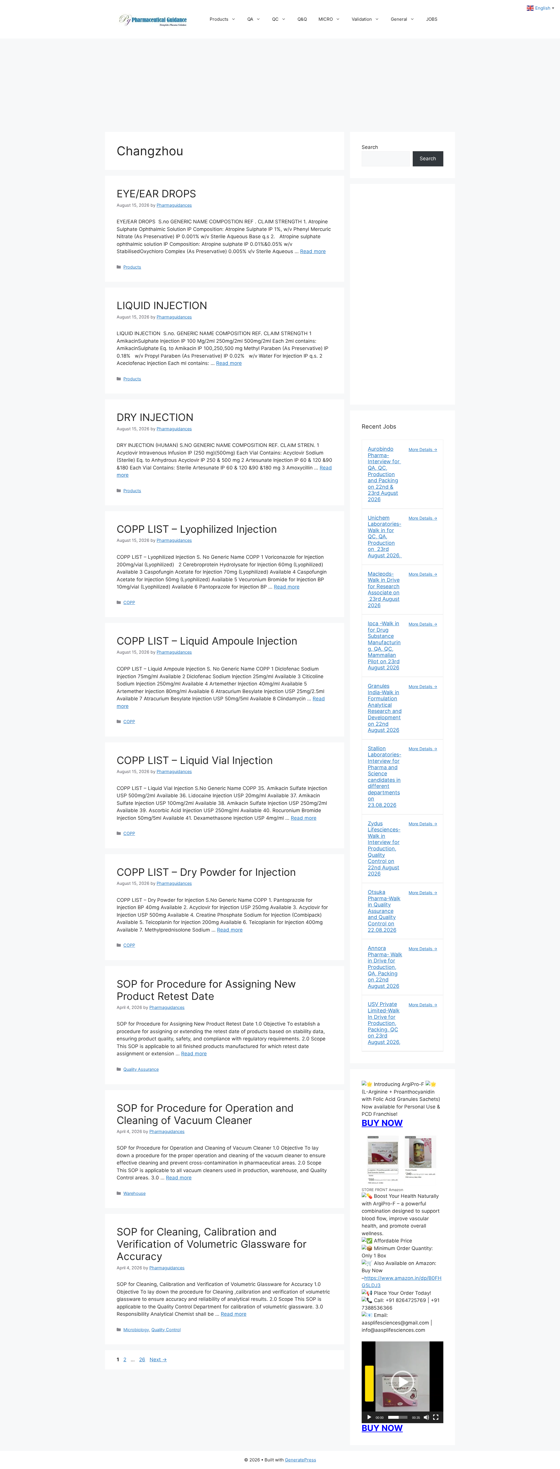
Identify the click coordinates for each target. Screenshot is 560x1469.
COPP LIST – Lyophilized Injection (197, 529)
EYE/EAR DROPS (158, 193)
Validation (362, 19)
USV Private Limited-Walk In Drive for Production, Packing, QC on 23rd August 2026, (384, 1023)
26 (143, 1359)
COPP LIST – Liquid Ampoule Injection (207, 641)
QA (250, 19)
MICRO (325, 19)
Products (219, 19)
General (399, 19)
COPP (129, 602)
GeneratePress (300, 1460)
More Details (421, 449)
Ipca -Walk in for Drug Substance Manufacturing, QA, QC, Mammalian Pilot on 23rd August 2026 (384, 645)
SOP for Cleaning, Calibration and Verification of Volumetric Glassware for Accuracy (212, 1244)
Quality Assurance (141, 1069)
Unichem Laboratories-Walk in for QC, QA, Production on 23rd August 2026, (385, 537)
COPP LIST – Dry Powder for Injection (206, 872)
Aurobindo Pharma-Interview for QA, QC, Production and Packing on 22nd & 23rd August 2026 (384, 474)
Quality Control (166, 1329)
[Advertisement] (280, 82)
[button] (402, 1382)
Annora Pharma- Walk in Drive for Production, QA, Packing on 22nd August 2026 (385, 967)
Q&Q (302, 19)
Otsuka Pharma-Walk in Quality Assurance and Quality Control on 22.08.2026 (384, 911)
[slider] (397, 1417)
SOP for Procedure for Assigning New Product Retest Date (206, 990)
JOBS (432, 19)
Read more (313, 251)
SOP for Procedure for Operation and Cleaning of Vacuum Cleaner (205, 1114)
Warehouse (134, 1193)
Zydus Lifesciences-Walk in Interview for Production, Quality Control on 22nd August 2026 (384, 848)
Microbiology (136, 1329)
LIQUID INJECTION (162, 305)
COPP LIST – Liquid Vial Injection (195, 760)
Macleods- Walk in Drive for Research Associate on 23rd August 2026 (384, 589)
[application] (402, 1382)
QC (275, 19)
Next (158, 1359)
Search (370, 147)
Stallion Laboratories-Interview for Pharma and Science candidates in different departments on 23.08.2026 (384, 776)
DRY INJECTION (155, 417)
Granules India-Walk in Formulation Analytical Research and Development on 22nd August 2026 (385, 708)
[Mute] (426, 1417)
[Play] (369, 1417)
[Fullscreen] (436, 1417)
